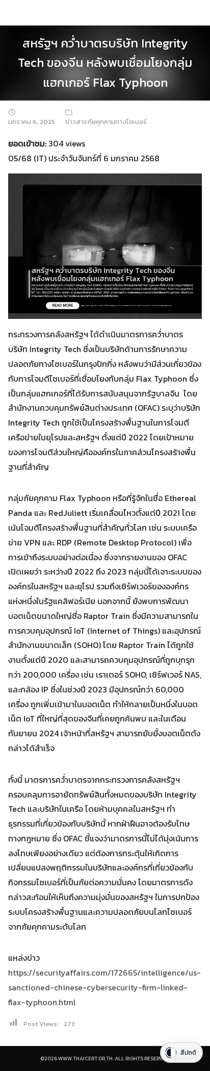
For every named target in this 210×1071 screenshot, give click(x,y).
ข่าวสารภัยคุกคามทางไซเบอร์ (106, 122)
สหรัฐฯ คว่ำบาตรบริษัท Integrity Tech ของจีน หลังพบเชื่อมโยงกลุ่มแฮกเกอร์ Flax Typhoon (105, 62)
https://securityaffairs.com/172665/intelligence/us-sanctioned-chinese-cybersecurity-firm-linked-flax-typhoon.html (104, 987)
